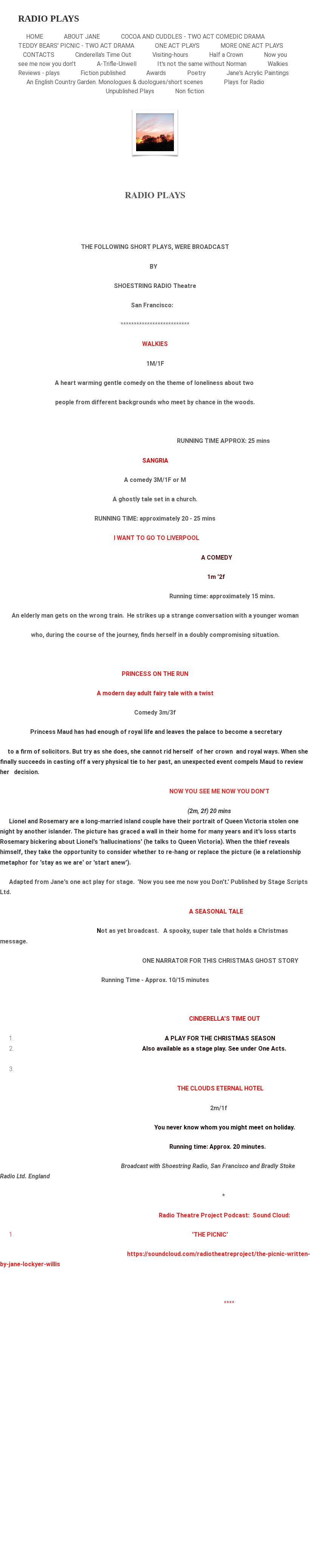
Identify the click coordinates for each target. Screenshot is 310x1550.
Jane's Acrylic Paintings (257, 73)
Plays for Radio (244, 82)
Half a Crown (226, 54)
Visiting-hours (170, 54)
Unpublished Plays (130, 91)
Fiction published (103, 73)
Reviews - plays (39, 73)
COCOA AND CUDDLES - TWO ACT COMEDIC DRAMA (193, 36)
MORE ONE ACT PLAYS (251, 45)
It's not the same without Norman (201, 63)
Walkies (278, 63)
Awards (156, 73)
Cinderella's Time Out (103, 54)
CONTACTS (38, 54)
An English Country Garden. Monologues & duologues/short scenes (114, 82)
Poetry (196, 73)
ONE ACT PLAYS (177, 45)
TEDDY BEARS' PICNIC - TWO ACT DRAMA (76, 45)
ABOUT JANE (82, 36)
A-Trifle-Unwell (116, 63)
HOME (34, 36)
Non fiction (189, 91)
